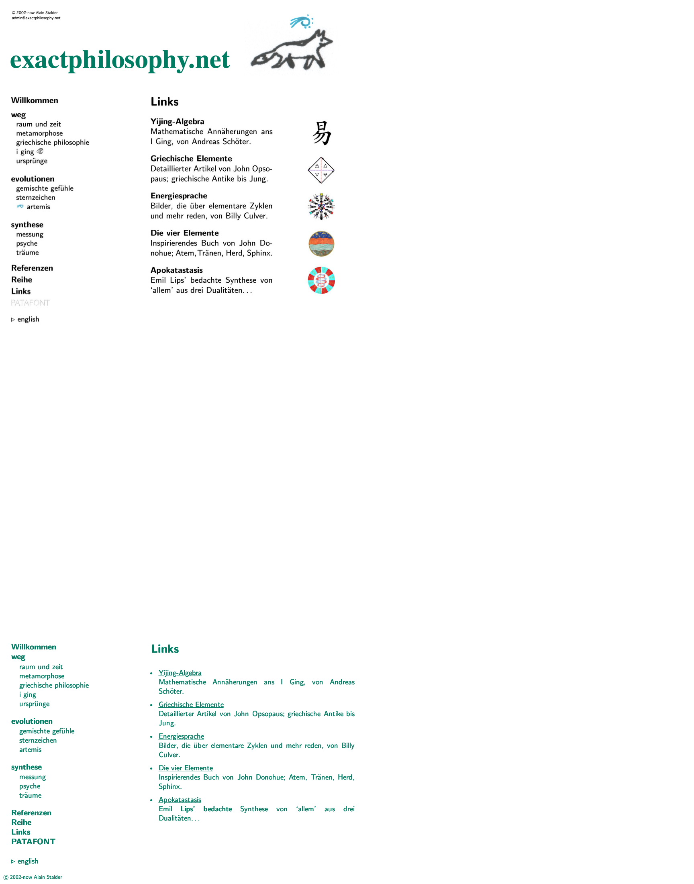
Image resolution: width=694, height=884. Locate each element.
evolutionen (32, 722)
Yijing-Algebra (180, 673)
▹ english (25, 862)
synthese (26, 768)
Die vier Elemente (186, 768)
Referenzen (31, 813)
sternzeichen (38, 741)
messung (32, 777)
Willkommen (33, 647)
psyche (29, 786)
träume (30, 796)
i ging (27, 695)
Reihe (21, 823)
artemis (30, 750)
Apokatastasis (180, 800)
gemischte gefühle (46, 731)
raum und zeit (41, 667)
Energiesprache (181, 737)
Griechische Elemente (191, 705)
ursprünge (34, 704)
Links (20, 833)
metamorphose (41, 676)
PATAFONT (33, 842)
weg (18, 657)
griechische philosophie (54, 686)
